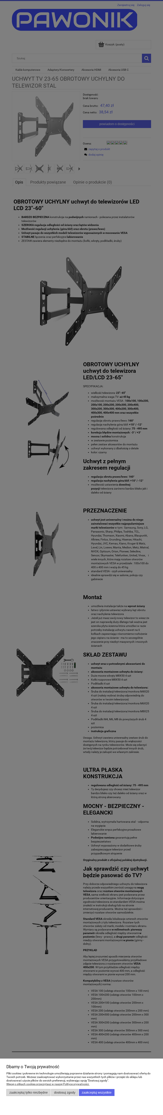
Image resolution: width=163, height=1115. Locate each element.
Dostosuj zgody (64, 1092)
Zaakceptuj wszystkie (97, 1092)
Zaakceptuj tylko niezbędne (28, 1092)
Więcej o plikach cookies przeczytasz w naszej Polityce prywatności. (47, 1084)
